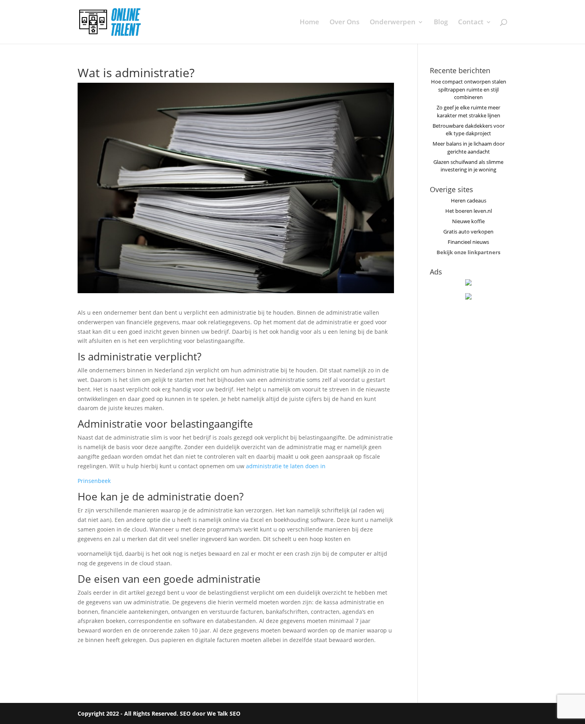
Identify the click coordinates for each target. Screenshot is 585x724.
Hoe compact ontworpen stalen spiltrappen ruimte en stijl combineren (468, 89)
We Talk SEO (223, 713)
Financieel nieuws (468, 241)
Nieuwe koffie (468, 221)
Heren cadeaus (468, 200)
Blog (441, 22)
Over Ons (344, 22)
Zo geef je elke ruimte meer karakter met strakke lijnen (468, 111)
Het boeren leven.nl (468, 210)
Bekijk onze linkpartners (468, 252)
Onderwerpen (392, 22)
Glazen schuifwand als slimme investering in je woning (468, 165)
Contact (471, 22)
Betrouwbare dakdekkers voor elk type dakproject (469, 129)
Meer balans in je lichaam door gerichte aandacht (469, 147)
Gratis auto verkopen (468, 231)
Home (309, 22)
